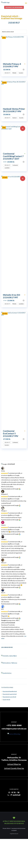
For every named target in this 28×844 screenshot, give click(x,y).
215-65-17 (7, 73)
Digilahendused (14, 833)
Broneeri (26, 69)
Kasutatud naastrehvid (9, 694)
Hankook (14, 117)
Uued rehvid (6, 699)
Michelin (14, 73)
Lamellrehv (7, 167)
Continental (15, 165)
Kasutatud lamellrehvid (10, 691)
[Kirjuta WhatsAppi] (14, 734)
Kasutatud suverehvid (9, 697)
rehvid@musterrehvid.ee (14, 729)
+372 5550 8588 (14, 725)
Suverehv (21, 73)
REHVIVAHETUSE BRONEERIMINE (14, 7)
